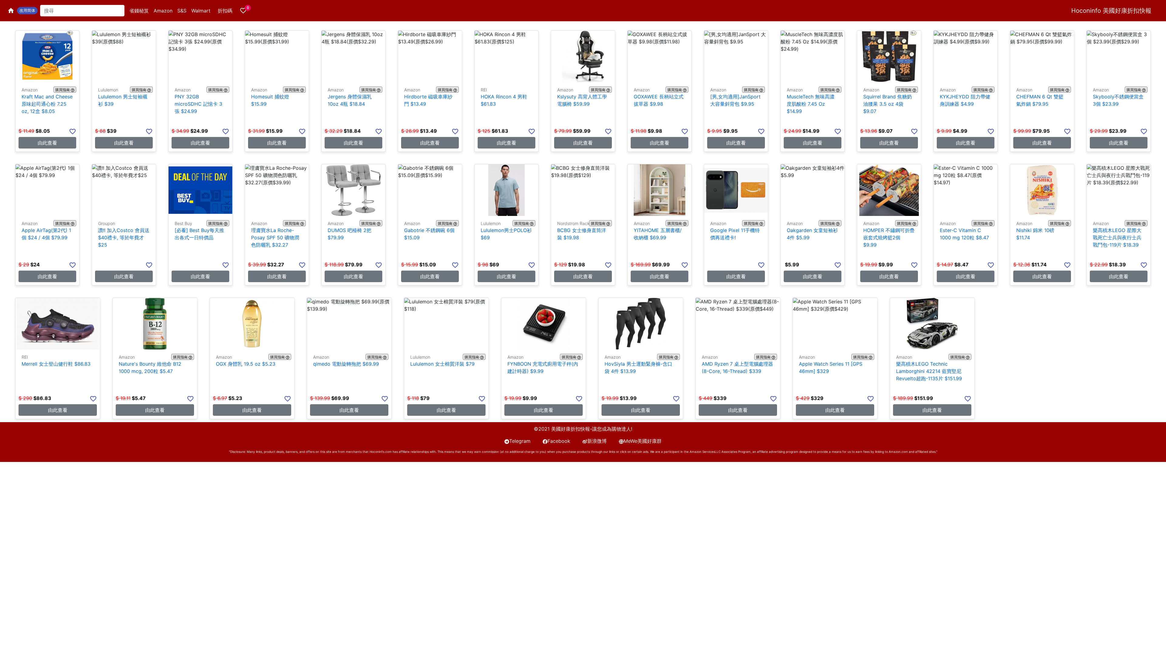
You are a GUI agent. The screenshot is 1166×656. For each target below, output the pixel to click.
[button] (27, 10)
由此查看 (47, 143)
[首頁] (11, 11)
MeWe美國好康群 (643, 441)
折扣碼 (225, 11)
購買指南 (62, 89)
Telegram (519, 441)
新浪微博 (597, 441)
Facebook (558, 441)
